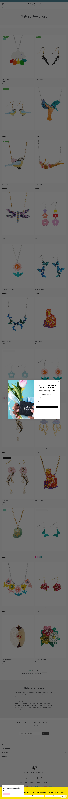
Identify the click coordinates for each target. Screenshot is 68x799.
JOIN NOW (6, 794)
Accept (33, 795)
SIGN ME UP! (47, 406)
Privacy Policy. (61, 792)
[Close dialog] (58, 381)
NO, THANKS (47, 410)
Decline (54, 795)
